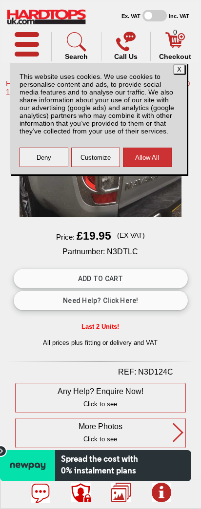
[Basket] (175, 45)
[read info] (161, 492)
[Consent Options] (81, 492)
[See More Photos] (121, 492)
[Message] (40, 493)
